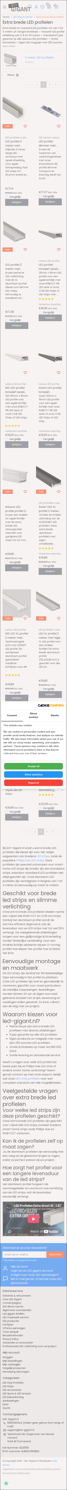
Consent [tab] (12, 715)
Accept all (33, 766)
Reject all (33, 782)
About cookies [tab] (33, 715)
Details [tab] (55, 715)
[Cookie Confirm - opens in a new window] (51, 705)
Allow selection (34, 774)
